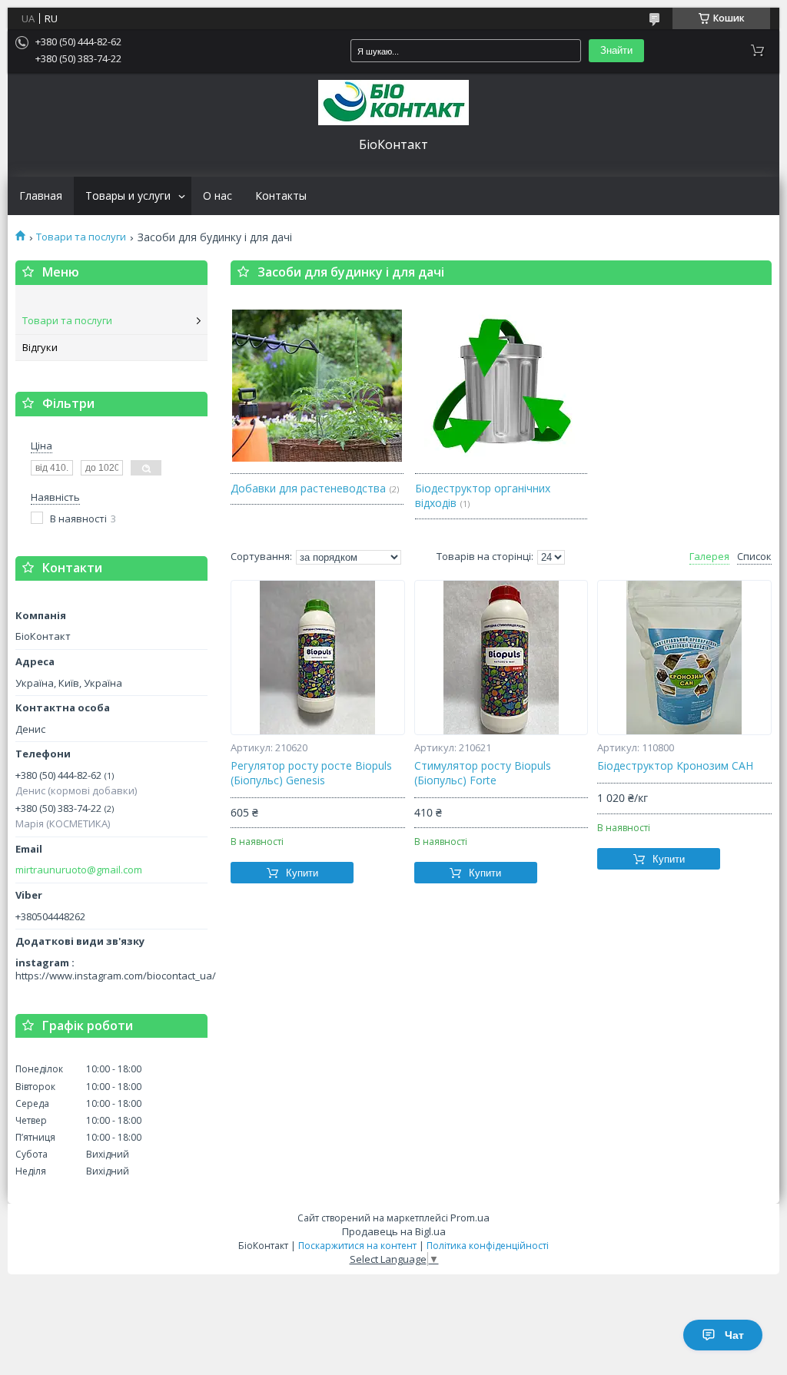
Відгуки (40, 347)
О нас (217, 196)
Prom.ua (470, 1217)
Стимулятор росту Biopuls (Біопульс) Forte (482, 773)
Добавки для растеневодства (308, 488)
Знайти (616, 50)
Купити (302, 873)
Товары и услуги (128, 196)
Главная (40, 196)
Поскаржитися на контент (357, 1245)
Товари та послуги (81, 237)
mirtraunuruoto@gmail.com (78, 869)
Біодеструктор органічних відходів (482, 495)
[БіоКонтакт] (393, 102)
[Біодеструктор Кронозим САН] (684, 657)
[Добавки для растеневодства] (317, 385)
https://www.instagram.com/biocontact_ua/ (115, 975)
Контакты (281, 196)
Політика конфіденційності (488, 1245)
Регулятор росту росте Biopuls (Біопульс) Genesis (311, 773)
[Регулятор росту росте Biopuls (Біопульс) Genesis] (318, 657)
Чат (734, 1335)
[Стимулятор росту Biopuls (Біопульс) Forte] (501, 657)
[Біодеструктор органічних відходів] (501, 385)
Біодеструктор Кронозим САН (675, 766)
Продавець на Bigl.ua (394, 1231)
